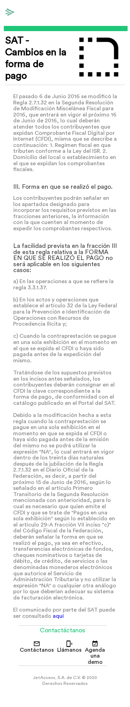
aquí (58, 616)
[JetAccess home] (10, 13)
